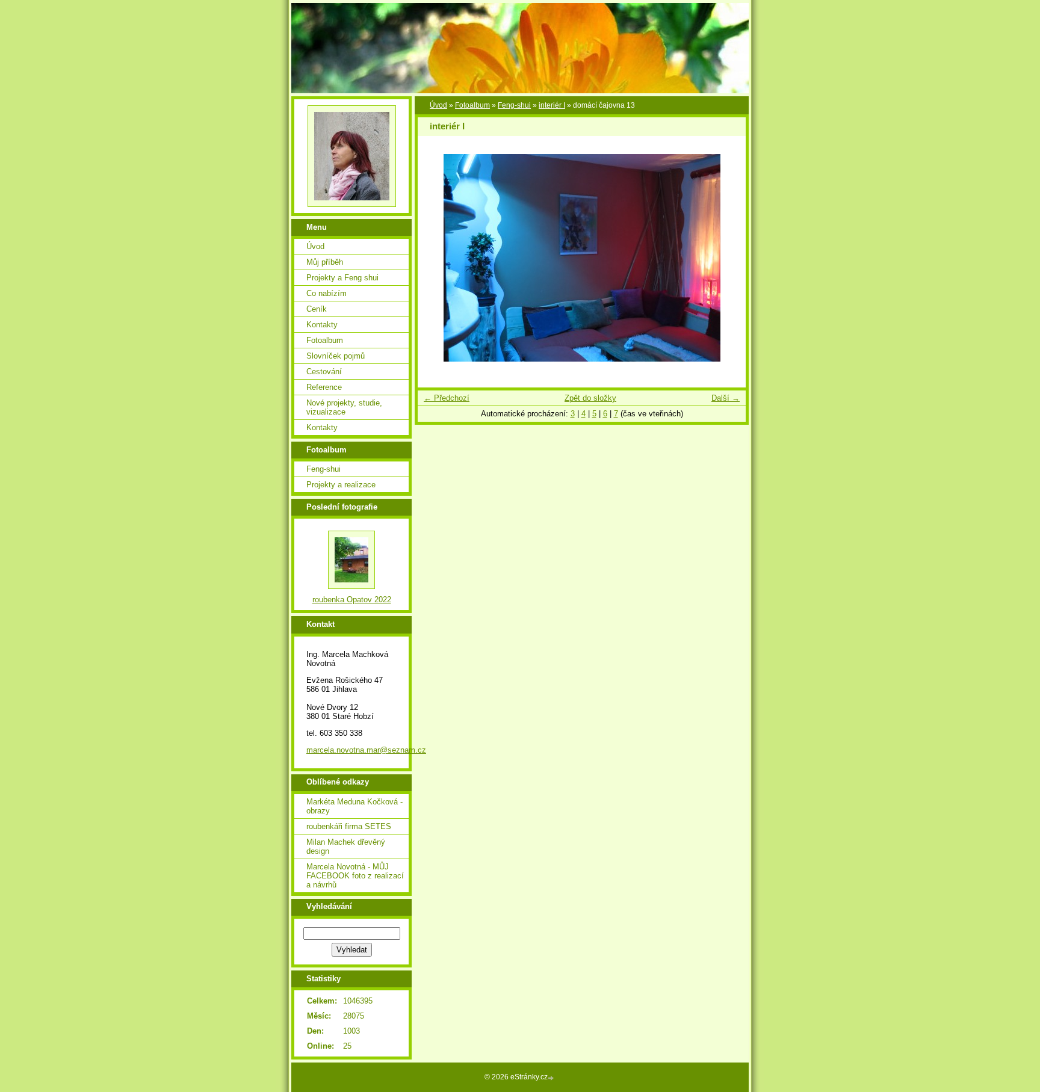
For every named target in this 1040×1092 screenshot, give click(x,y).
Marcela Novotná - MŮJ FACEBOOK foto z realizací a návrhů (355, 875)
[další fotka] (726, 258)
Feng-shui (514, 105)
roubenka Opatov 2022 (351, 599)
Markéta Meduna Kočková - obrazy (354, 806)
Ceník (316, 308)
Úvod (438, 105)
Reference (324, 387)
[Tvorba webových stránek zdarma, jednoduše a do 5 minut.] (552, 1078)
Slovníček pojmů (335, 355)
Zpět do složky (590, 398)
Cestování (324, 371)
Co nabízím (326, 293)
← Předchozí (446, 398)
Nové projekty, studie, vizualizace (344, 407)
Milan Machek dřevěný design (345, 847)
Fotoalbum (472, 105)
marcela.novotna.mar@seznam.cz (366, 749)
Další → (725, 398)
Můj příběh (324, 262)
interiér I (552, 105)
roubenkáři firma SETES (348, 826)
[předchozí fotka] (437, 258)
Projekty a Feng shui (342, 277)
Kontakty (322, 324)
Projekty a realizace (341, 484)
